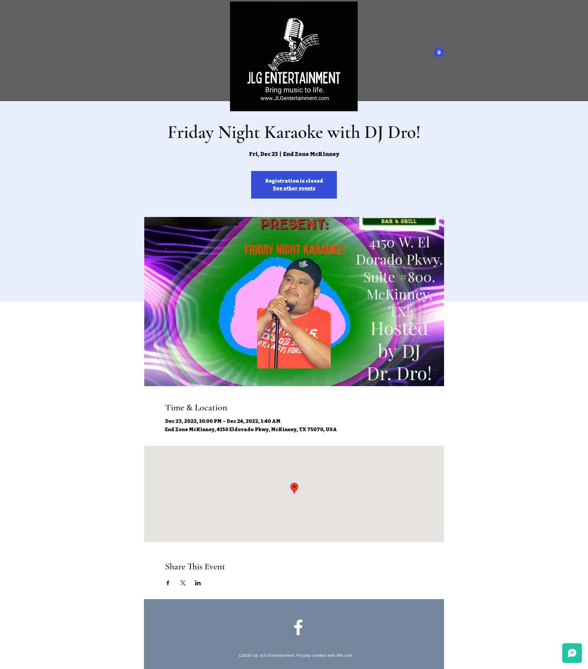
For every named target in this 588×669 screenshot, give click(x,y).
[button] (439, 50)
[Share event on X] (183, 582)
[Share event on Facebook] (168, 582)
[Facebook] (298, 627)
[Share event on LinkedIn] (198, 582)
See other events (294, 188)
